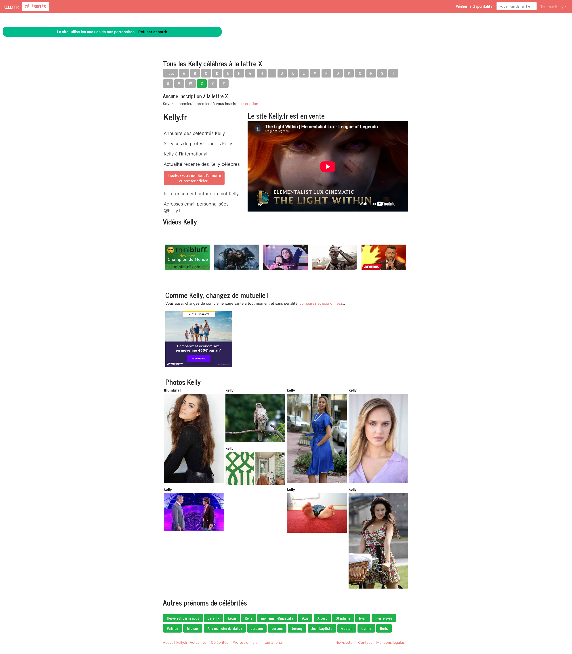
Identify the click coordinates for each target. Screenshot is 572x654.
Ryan (362, 618)
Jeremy (297, 628)
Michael (193, 628)
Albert (322, 618)
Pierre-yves (383, 618)
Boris (384, 628)
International (272, 642)
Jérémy (213, 618)
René (248, 618)
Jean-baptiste (321, 628)
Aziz (305, 618)
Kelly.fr (11, 7)
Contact (365, 642)
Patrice (172, 628)
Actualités (198, 642)
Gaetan (346, 628)
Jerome (277, 628)
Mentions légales (390, 642)
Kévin (232, 618)
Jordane (257, 628)
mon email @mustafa (277, 618)
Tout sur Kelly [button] (551, 6)
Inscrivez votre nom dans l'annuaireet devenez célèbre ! (194, 178)
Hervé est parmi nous (183, 618)
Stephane (343, 618)
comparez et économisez (320, 303)
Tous (170, 73)
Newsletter (344, 642)
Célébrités (35, 6)
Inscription (249, 103)
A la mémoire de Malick (225, 628)
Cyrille (366, 628)
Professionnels (245, 642)
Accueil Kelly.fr (175, 642)
